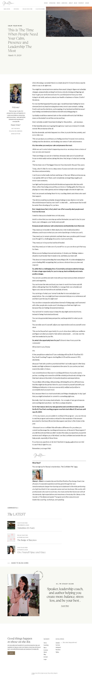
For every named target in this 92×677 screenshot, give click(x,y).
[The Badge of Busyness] (11, 537)
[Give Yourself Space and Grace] (11, 550)
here (75, 467)
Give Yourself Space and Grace (31, 552)
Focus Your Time (22, 535)
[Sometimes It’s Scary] (11, 525)
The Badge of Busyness (27, 540)
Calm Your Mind (15, 26)
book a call (69, 442)
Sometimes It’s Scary (26, 528)
